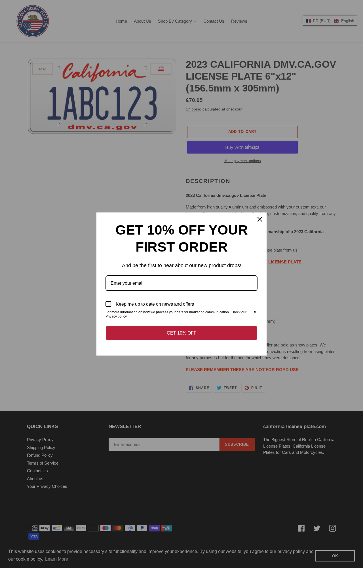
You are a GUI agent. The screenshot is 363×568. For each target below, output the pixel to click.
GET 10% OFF (182, 333)
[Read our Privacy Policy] (254, 312)
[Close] (260, 219)
